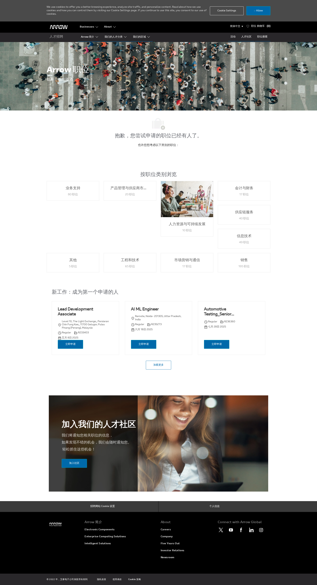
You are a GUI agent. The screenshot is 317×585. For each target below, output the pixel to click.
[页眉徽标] (59, 27)
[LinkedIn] (251, 530)
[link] (63, 524)
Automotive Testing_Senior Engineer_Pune (218, 312)
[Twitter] (221, 530)
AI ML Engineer (145, 309)
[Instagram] (261, 530)
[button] (236, 26)
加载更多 (158, 365)
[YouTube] (231, 530)
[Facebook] (241, 530)
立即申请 (70, 344)
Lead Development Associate (75, 312)
